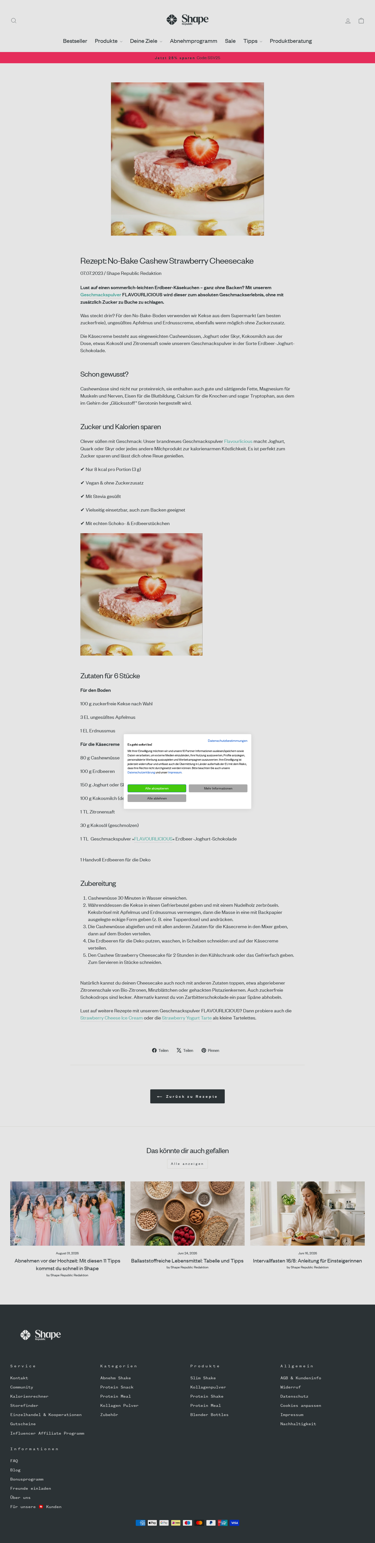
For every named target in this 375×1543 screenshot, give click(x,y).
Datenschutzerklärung (141, 772)
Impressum (175, 772)
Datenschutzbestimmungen (227, 740)
